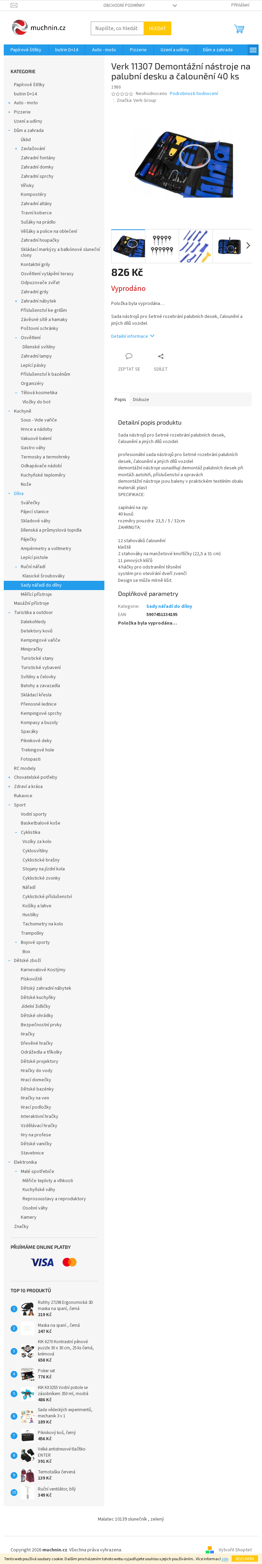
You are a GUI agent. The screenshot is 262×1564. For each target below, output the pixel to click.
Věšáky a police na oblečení (49, 231)
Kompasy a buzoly (39, 722)
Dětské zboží (27, 960)
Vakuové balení (36, 438)
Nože (26, 484)
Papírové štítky (29, 84)
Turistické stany (37, 658)
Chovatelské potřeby (35, 777)
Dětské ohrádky (37, 1015)
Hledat (157, 28)
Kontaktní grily (35, 264)
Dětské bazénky (37, 1089)
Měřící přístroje (36, 594)
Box (26, 951)
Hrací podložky (36, 1107)
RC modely (25, 768)
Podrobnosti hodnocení (194, 94)
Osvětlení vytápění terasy (47, 273)
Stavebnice (32, 1153)
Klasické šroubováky (44, 576)
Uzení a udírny (28, 121)
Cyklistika (30, 832)
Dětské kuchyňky (38, 997)
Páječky (29, 539)
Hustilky (31, 914)
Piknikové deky (36, 740)
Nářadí (29, 887)
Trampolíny (32, 933)
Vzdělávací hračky (39, 1125)
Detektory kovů (37, 631)
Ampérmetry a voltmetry (46, 548)
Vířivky (27, 185)
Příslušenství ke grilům (44, 310)
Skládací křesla (36, 695)
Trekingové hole (37, 750)
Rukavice (23, 795)
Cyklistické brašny (41, 860)
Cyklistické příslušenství (47, 896)
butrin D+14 (25, 94)
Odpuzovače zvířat (40, 282)
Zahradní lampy (36, 356)
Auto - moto (26, 102)
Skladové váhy (35, 521)
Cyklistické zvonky (41, 878)
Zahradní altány (36, 203)
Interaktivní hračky (39, 1116)
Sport (20, 805)
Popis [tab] (120, 399)
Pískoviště (31, 979)
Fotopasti (31, 759)
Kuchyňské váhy (39, 1189)
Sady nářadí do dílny (41, 585)
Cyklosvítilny (35, 850)
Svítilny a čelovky (38, 676)
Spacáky (29, 731)
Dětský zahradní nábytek (46, 988)
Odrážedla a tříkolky (41, 1052)
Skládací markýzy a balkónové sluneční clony (60, 252)
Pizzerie (22, 112)
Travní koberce (36, 213)
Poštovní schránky (39, 328)
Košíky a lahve (37, 906)
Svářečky (30, 502)
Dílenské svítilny (39, 347)
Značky (21, 1226)
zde (224, 1559)
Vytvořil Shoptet (235, 1550)
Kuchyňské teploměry (43, 475)
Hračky (28, 1034)
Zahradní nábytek (38, 301)
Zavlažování (33, 148)
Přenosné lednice (39, 704)
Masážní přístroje (31, 603)
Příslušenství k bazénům (45, 374)
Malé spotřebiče (37, 1171)
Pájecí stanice (35, 511)
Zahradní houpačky (40, 240)
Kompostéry (33, 194)
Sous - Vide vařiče (39, 420)
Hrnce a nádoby (37, 429)
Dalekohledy (33, 621)
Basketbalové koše (40, 823)
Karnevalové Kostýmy (43, 969)
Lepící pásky (33, 365)
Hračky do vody (37, 1070)
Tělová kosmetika (39, 392)
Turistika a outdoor (33, 612)
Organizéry (32, 383)
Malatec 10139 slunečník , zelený (131, 1519)
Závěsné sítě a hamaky (44, 319)
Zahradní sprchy (37, 176)
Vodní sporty (34, 814)
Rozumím (244, 1558)
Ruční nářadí (33, 566)
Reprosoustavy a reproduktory (54, 1198)
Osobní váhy (35, 1208)
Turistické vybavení (41, 667)
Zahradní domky (37, 167)
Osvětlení (31, 337)
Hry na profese (36, 1135)
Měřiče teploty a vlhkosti (48, 1180)
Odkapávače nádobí (41, 466)
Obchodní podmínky (124, 5)
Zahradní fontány (38, 158)
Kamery (29, 1217)
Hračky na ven (35, 1098)
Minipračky (32, 649)
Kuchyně (22, 411)
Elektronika (25, 1162)
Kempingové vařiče (40, 640)
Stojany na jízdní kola (44, 869)
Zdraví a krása (28, 786)
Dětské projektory (39, 1061)
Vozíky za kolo (37, 841)
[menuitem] (26, 49)
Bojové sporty (35, 942)
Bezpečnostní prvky (41, 1024)
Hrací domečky (36, 1080)
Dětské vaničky (36, 1143)
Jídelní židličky (35, 1006)
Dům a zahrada (29, 130)
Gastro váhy (33, 447)
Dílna (19, 493)
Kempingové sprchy (41, 713)
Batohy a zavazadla (40, 685)
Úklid (26, 139)
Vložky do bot (36, 402)
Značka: (136, 100)
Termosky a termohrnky (45, 457)
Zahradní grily (34, 292)
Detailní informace (129, 336)
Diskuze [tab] (141, 399)
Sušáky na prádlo (38, 222)
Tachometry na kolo (43, 924)
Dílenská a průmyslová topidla (51, 530)
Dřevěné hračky (37, 1043)
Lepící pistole (34, 557)
